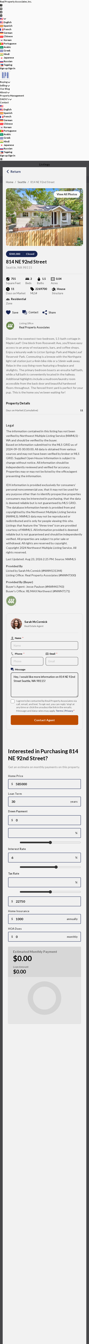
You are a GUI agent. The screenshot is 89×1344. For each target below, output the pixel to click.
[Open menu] (1, 159)
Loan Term (15, 793)
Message (20, 669)
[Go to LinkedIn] (1, 15)
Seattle (22, 182)
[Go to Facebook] (1, 5)
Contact (4, 102)
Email (53, 653)
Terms (59, 710)
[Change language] (3, 19)
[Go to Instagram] (1, 8)
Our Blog (5, 88)
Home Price (15, 776)
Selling (3, 85)
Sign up (4, 68)
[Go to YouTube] (1, 12)
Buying (3, 82)
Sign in (11, 68)
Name (19, 637)
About (3, 92)
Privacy (69, 710)
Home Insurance (18, 911)
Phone (19, 653)
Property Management (12, 95)
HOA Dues (15, 928)
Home (9, 182)
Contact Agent (44, 720)
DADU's (4, 99)
